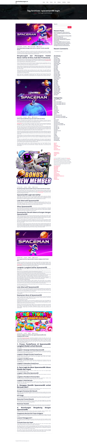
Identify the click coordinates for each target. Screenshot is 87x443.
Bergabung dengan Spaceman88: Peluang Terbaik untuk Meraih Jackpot (33, 188)
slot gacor (56, 129)
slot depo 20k (56, 128)
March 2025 (56, 70)
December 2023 (57, 88)
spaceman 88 (19, 123)
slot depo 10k (56, 127)
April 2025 (56, 69)
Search (55, 24)
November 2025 (57, 61)
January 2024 (56, 87)
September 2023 (57, 92)
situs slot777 (56, 169)
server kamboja (56, 173)
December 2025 (57, 59)
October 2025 (56, 62)
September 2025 (57, 63)
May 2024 (56, 82)
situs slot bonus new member (60, 116)
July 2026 (56, 57)
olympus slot (56, 170)
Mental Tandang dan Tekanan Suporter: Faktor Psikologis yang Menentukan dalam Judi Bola (62, 33)
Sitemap (59, 2)
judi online (56, 107)
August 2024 (56, 79)
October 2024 (56, 76)
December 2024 (57, 74)
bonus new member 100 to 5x (59, 104)
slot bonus (56, 121)
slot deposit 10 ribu (57, 174)
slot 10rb (55, 172)
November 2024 (57, 75)
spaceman (56, 136)
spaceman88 (33, 46)
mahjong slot (56, 110)
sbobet (55, 113)
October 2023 (56, 91)
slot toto (55, 147)
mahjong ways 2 (56, 152)
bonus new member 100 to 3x (59, 103)
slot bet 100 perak (57, 171)
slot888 (55, 135)
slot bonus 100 (57, 122)
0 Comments (40, 46)
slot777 (55, 133)
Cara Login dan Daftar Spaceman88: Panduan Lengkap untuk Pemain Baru (33, 260)
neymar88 (56, 111)
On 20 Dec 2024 (19, 187)
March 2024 (56, 85)
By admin (25, 46)
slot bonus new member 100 (59, 124)
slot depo (56, 125)
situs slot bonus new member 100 (60, 117)
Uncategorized (57, 140)
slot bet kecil (56, 148)
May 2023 (56, 94)
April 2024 (56, 83)
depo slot (56, 106)
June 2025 (56, 67)
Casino (51, 2)
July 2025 (56, 65)
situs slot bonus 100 (58, 115)
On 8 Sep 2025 (19, 46)
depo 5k (55, 144)
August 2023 (56, 93)
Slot (55, 2)
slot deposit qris (56, 179)
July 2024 (56, 80)
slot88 (55, 134)
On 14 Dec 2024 (19, 333)
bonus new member (58, 101)
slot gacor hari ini (57, 130)
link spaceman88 (48, 59)
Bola (47, 2)
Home (44, 2)
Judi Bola (64, 2)
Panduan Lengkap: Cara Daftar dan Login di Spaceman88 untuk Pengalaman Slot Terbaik (31, 335)
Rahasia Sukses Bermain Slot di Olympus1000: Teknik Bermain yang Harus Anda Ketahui (62, 39)
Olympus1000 (56, 112)
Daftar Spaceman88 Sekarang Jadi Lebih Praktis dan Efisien (31, 118)
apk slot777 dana (57, 99)
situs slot (55, 154)
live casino (56, 109)
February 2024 (57, 86)
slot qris (55, 131)
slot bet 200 (56, 119)
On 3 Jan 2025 (19, 117)
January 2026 (56, 58)
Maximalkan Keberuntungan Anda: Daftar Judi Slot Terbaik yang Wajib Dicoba (33, 49)
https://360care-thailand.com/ (59, 175)
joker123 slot (56, 168)
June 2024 (56, 81)
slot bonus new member (58, 123)
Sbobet (68, 2)
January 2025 (56, 73)
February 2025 (57, 71)
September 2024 (57, 77)
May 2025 (56, 68)
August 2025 (56, 64)
